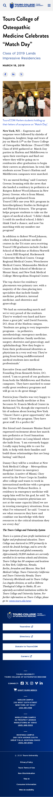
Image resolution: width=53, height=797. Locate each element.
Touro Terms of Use (26, 768)
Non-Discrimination (26, 773)
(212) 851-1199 (25, 708)
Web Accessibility (26, 790)
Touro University (30, 755)
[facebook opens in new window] (22, 683)
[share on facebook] (5, 74)
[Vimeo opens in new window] (36, 683)
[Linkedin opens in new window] (41, 683)
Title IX (27, 779)
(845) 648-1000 (25, 725)
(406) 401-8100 (25, 743)
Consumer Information (26, 784)
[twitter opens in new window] (26, 683)
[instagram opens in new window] (31, 683)
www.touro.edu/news (20, 601)
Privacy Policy (26, 762)
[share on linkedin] (13, 74)
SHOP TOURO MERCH (27, 690)
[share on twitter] (21, 74)
